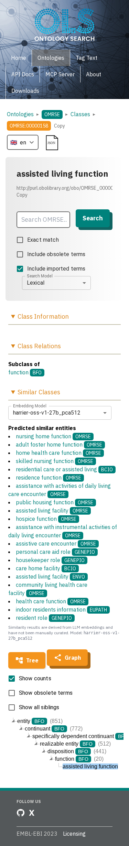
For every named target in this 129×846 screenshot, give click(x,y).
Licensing (74, 833)
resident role (44, 617)
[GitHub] (21, 813)
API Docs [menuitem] (22, 74)
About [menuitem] (93, 74)
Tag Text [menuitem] (86, 57)
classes (80, 114)
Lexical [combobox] (35, 282)
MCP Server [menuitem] (60, 74)
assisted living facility (52, 510)
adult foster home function (59, 444)
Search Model (40, 275)
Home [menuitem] (18, 57)
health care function (51, 601)
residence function (48, 477)
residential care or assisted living (64, 469)
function (18, 372)
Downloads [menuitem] (25, 90)
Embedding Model (29, 405)
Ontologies (20, 114)
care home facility (46, 568)
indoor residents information (61, 609)
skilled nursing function (54, 461)
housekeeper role (50, 560)
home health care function (58, 452)
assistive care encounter (56, 543)
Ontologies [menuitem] (50, 57)
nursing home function (53, 436)
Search (93, 218)
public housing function (54, 502)
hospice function (46, 518)
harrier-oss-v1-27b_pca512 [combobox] (46, 412)
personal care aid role (55, 551)
